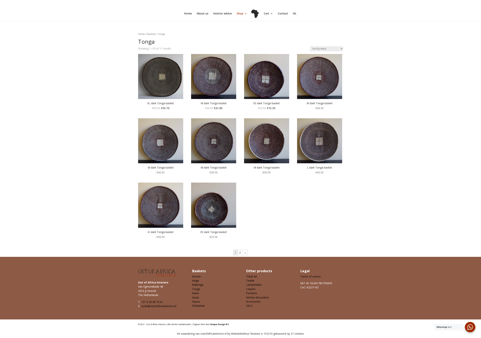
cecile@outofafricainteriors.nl (158, 306)
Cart (266, 13)
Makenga (197, 284)
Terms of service (310, 276)
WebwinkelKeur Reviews (245, 333)
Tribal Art (251, 276)
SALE (249, 305)
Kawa (195, 293)
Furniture (251, 293)
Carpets (251, 289)
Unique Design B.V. (219, 324)
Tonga (196, 289)
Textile (250, 280)
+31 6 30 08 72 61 (152, 302)
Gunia (195, 297)
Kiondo (196, 276)
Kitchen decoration (257, 297)
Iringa (195, 280)
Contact (283, 13)
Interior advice (222, 13)
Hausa (196, 301)
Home (188, 13)
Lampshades (254, 284)
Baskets (151, 34)
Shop (240, 13)
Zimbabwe (198, 305)
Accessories (253, 301)
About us (202, 13)
